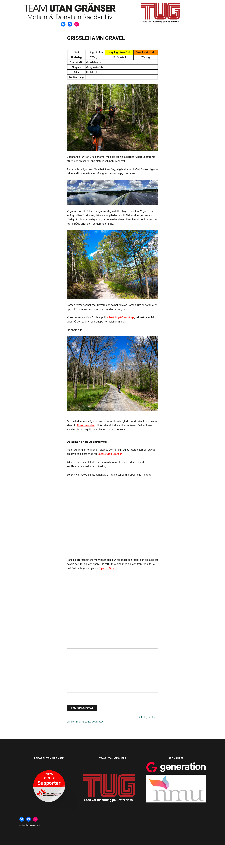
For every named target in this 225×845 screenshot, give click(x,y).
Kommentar (75, 609)
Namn (71, 654)
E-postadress (75, 672)
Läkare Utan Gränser (110, 453)
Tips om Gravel (108, 568)
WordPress (35, 825)
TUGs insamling (86, 425)
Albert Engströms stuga (120, 317)
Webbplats (73, 689)
